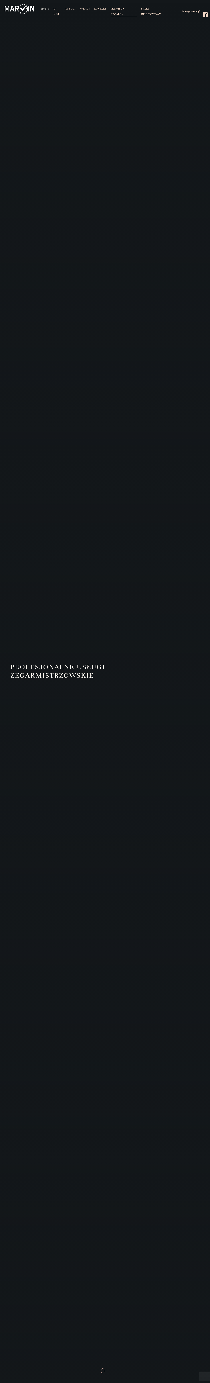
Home (45, 8)
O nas (56, 11)
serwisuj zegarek (31, 721)
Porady (84, 8)
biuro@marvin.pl (191, 11)
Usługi (70, 8)
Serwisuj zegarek (117, 11)
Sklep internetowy (151, 11)
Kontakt (100, 8)
